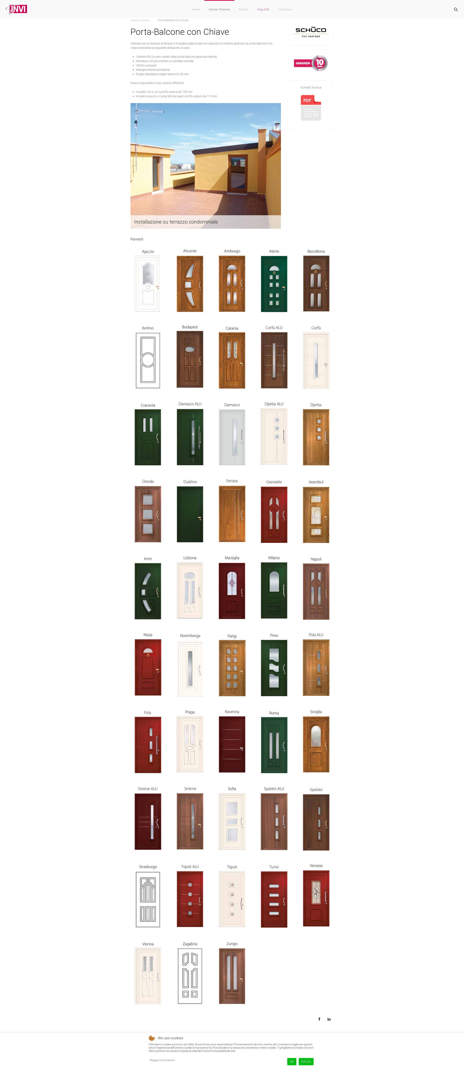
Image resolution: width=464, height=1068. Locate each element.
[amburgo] (232, 281)
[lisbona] (190, 589)
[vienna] (147, 973)
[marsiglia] (232, 589)
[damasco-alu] (190, 435)
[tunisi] (274, 896)
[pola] (147, 742)
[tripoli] (232, 896)
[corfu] (316, 358)
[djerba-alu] (274, 435)
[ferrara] (232, 512)
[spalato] (316, 819)
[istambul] (316, 512)
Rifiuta (306, 1061)
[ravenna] (232, 742)
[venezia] (316, 896)
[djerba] (316, 435)
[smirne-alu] (147, 819)
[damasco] (232, 435)
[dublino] (190, 512)
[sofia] (232, 819)
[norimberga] (190, 666)
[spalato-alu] (274, 819)
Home (196, 9)
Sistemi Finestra (219, 9)
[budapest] (190, 358)
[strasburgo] (147, 896)
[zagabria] (190, 973)
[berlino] (147, 358)
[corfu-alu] (274, 358)
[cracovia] (147, 435)
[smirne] (190, 819)
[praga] (190, 742)
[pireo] (274, 666)
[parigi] (232, 666)
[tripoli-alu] (190, 896)
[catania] (232, 358)
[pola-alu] (316, 666)
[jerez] (147, 589)
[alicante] (190, 281)
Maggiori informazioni (162, 1060)
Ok (292, 1061)
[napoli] (316, 589)
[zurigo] (232, 973)
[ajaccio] (147, 281)
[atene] (274, 281)
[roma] (274, 742)
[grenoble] (274, 512)
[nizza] (147, 666)
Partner (243, 9)
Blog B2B (263, 9)
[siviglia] (316, 742)
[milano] (274, 589)
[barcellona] (316, 281)
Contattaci (285, 9)
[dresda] (147, 512)
